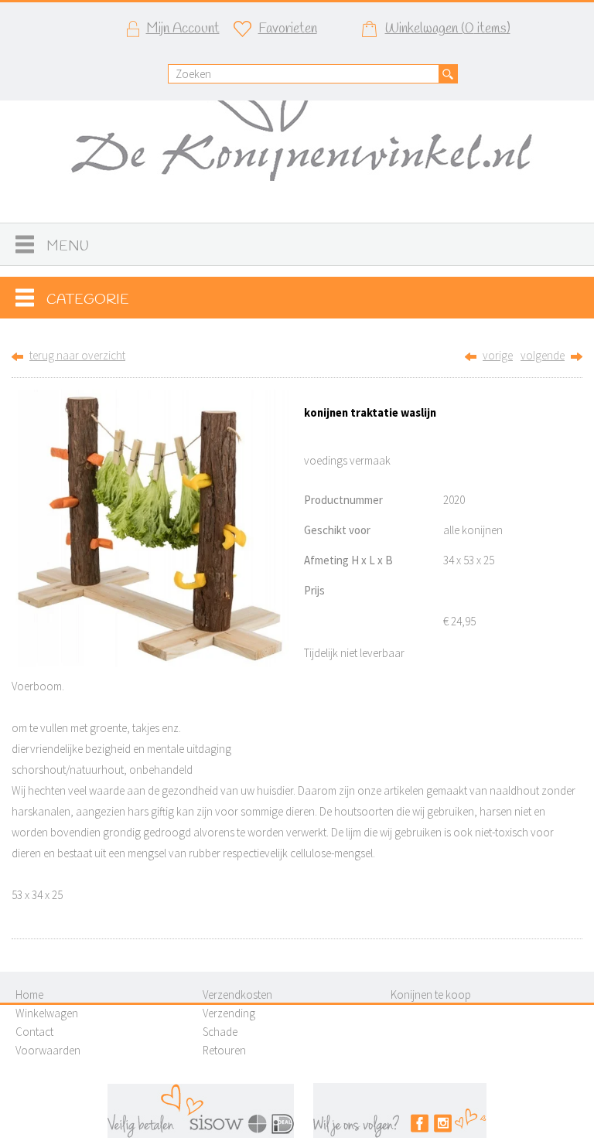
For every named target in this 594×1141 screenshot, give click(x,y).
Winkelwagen (46, 1013)
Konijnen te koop (431, 994)
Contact (34, 1031)
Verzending (229, 1013)
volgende (543, 355)
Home (29, 994)
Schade (220, 1031)
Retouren (224, 1050)
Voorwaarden (47, 1050)
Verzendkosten (237, 994)
